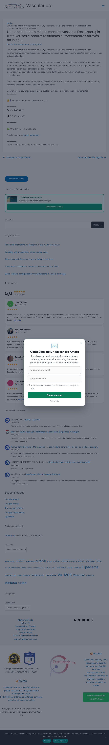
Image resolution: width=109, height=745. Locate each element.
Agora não (54, 401)
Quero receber (54, 395)
